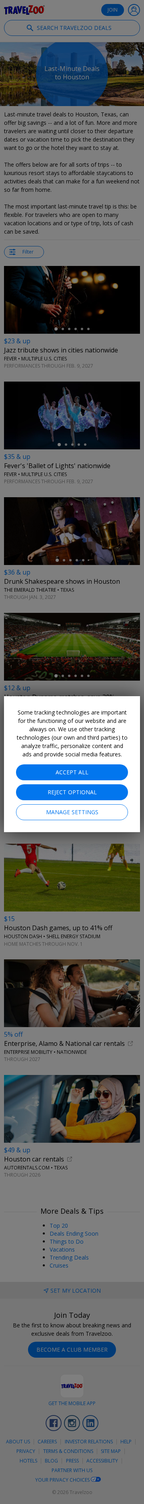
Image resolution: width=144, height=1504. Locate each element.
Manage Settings (72, 812)
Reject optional (72, 792)
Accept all (72, 772)
